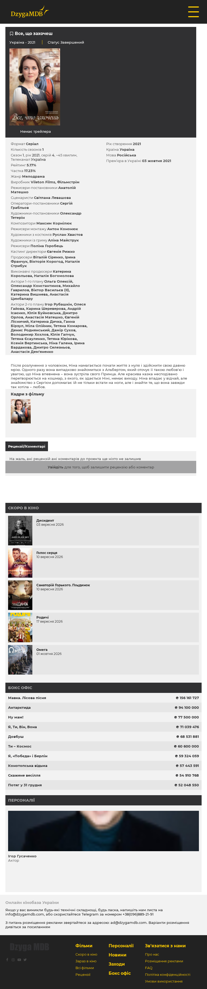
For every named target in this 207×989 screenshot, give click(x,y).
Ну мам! (15, 717)
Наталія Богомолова (54, 275)
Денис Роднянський (30, 330)
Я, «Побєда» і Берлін (27, 756)
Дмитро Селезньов (51, 347)
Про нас (152, 954)
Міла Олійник (38, 326)
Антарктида (19, 707)
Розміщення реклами (164, 961)
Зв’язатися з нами (165, 945)
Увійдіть (55, 467)
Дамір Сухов (63, 330)
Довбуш (16, 736)
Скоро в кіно (23, 508)
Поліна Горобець (46, 246)
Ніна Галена (60, 343)
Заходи (117, 964)
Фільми (83, 945)
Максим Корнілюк (54, 223)
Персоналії (21, 800)
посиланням (38, 927)
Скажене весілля (24, 775)
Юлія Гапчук (62, 334)
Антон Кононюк (62, 229)
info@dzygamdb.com (24, 914)
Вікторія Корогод (46, 261)
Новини (117, 955)
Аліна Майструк (63, 240)
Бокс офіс (20, 687)
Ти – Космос (20, 746)
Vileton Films (43, 182)
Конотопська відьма (27, 765)
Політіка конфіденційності (167, 975)
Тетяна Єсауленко (28, 338)
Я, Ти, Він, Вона (22, 727)
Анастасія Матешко (44, 317)
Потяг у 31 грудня (25, 785)
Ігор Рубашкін (58, 304)
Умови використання (164, 981)
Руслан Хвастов (68, 234)
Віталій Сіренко (48, 257)
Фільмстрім (68, 182)
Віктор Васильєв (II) (50, 290)
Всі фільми (84, 968)
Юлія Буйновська (44, 313)
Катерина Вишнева (29, 294)
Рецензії (82, 975)
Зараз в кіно (85, 961)
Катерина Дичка (46, 321)
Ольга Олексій (58, 281)
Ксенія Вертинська (29, 343)
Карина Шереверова (45, 308)
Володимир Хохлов (30, 334)
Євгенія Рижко (61, 251)
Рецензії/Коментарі (26, 446)
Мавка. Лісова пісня (27, 698)
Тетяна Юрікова (62, 338)
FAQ (148, 968)
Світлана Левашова (52, 197)
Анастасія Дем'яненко (32, 351)
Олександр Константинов (36, 285)
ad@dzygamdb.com (129, 922)
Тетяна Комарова (70, 326)
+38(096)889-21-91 (138, 914)
